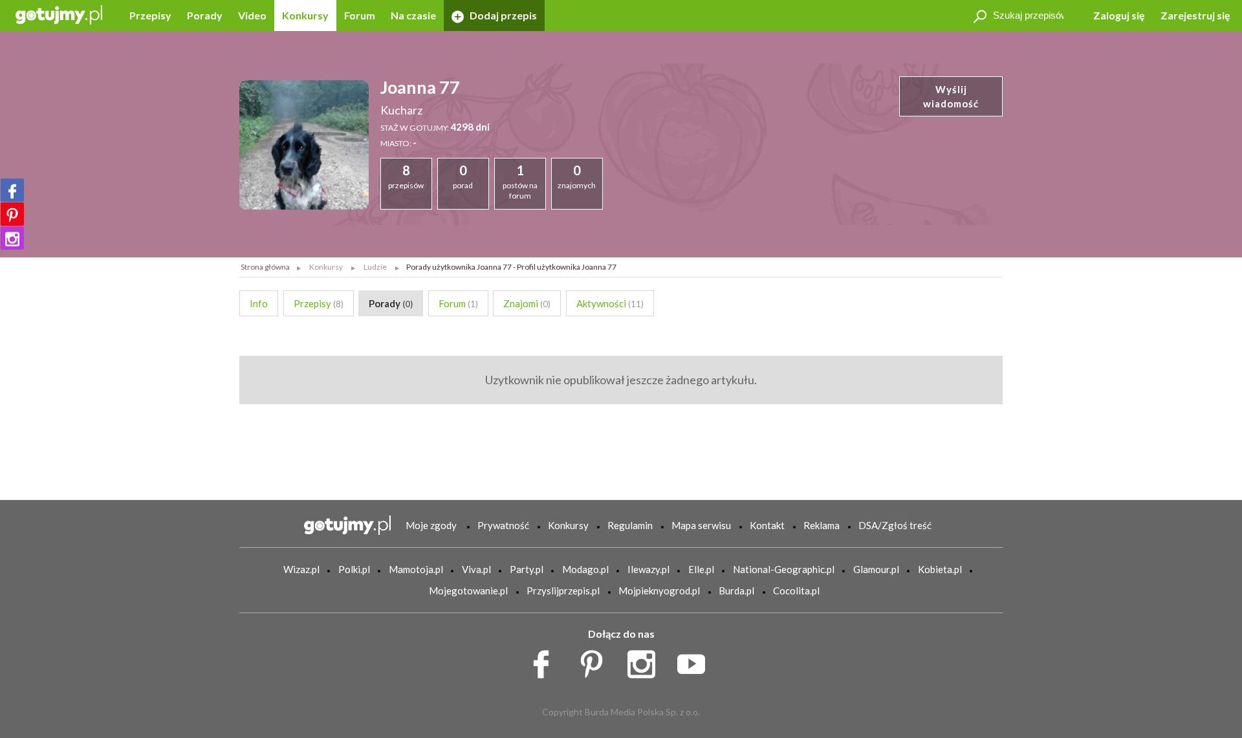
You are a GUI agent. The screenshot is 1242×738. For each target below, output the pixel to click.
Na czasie (413, 15)
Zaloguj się (1119, 15)
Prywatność (503, 525)
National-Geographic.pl (783, 569)
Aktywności (610, 303)
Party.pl (526, 569)
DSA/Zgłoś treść (895, 525)
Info (259, 303)
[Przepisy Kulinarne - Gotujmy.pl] (59, 14)
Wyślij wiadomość (951, 96)
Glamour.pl (876, 569)
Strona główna (265, 267)
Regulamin (630, 525)
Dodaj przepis (502, 15)
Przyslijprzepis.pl (563, 590)
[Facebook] (12, 190)
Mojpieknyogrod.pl (659, 590)
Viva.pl (476, 569)
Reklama (821, 525)
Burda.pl (736, 590)
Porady (205, 15)
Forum (359, 15)
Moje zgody (431, 525)
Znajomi (526, 303)
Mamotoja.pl (416, 569)
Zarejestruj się (1195, 15)
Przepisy (150, 15)
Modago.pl (585, 569)
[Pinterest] (12, 214)
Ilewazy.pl (648, 569)
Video (252, 15)
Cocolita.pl (796, 590)
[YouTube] (695, 660)
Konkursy (305, 15)
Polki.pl (354, 569)
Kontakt (767, 525)
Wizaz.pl (301, 569)
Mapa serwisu (701, 525)
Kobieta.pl (940, 569)
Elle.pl (701, 569)
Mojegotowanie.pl (468, 590)
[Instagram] (12, 238)
